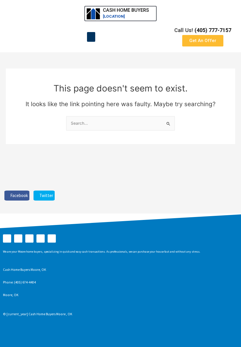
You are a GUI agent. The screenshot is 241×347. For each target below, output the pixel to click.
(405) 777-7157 (213, 30)
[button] (91, 37)
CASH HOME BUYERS (126, 10)
